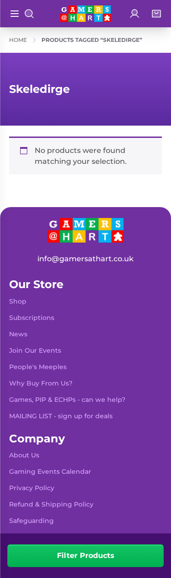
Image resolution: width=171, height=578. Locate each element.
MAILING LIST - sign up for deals (61, 416)
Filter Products (85, 555)
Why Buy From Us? (41, 383)
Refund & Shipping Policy (51, 504)
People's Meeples (38, 367)
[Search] (29, 13)
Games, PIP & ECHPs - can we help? (67, 399)
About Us (24, 455)
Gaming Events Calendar (50, 471)
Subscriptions (31, 318)
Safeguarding (31, 521)
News (18, 334)
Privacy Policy (31, 488)
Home (18, 39)
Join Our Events (35, 350)
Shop (17, 301)
